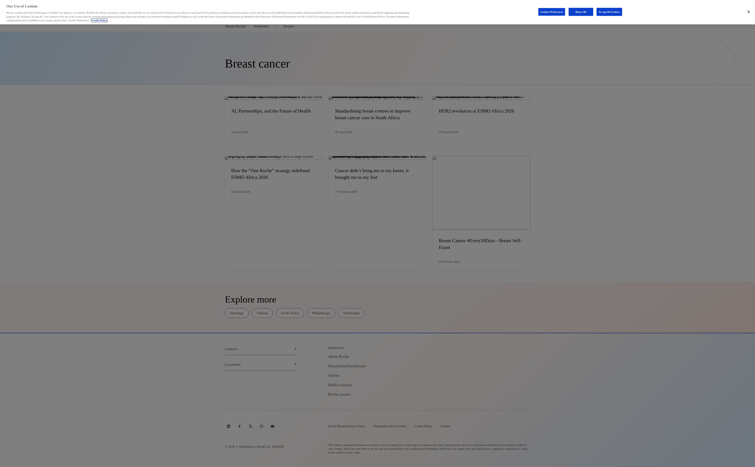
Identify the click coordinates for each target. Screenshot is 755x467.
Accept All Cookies (609, 11)
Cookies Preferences (551, 11)
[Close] (748, 11)
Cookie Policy (99, 20)
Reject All (580, 11)
